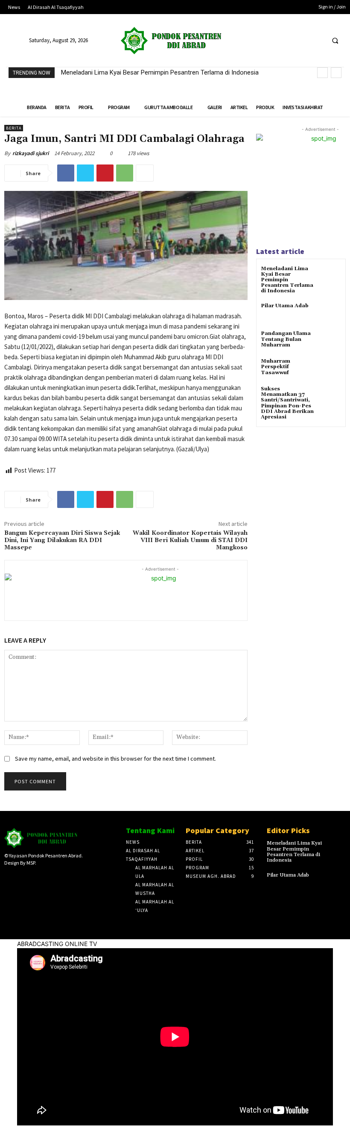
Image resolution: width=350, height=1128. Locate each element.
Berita (13, 128)
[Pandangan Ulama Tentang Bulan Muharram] (330, 341)
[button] (335, 41)
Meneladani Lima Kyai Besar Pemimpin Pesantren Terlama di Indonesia (160, 72)
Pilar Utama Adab (285, 306)
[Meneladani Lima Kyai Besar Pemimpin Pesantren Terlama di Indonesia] (330, 276)
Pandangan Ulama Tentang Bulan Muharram (286, 339)
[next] (336, 72)
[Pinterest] (105, 173)
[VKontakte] (49, 877)
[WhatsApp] (124, 173)
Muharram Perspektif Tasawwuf (275, 366)
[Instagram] (22, 877)
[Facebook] (285, 40)
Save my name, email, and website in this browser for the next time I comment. (115, 758)
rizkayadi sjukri (30, 153)
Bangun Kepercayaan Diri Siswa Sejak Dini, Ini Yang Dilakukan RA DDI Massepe (62, 540)
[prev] (322, 72)
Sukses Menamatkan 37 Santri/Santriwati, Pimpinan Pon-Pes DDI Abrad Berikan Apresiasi (287, 403)
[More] (145, 173)
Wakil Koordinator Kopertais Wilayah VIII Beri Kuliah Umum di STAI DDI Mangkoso (190, 540)
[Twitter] (300, 40)
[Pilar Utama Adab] (330, 313)
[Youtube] (316, 40)
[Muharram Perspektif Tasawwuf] (330, 368)
